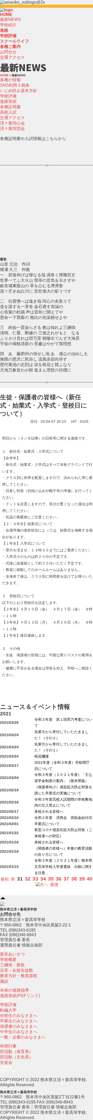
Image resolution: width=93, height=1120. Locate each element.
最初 (5, 879)
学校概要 (8, 959)
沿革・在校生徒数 (16, 970)
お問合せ (8, 52)
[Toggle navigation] (14, 11)
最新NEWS (10, 19)
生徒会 (6, 1062)
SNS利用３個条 (14, 85)
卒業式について (47, 824)
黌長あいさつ (12, 954)
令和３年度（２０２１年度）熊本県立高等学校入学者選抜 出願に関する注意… (63, 867)
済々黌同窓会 (12, 128)
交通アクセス (12, 57)
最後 (54, 884)
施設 (4, 981)
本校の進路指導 (14, 990)
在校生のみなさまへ (18, 1015)
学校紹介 (8, 25)
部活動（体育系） (16, 1051)
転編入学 (8, 1010)
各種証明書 (10, 107)
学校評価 (8, 96)
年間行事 (8, 1046)
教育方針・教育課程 (18, 976)
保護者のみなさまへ (18, 1026)
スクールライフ (11, 1041)
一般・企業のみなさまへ (22, 1037)
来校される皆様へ (48, 812)
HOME (6, 14)
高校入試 (8, 112)
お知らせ (6, 1000)
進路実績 (8, 101)
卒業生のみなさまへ (18, 1021)
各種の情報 (10, 80)
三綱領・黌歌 (12, 965)
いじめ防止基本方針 (18, 90)
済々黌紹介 (8, 949)
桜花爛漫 (41, 756)
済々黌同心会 (12, 123)
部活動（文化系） (16, 1057)
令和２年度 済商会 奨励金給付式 (63, 818)
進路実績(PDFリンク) (20, 995)
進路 (3, 985)
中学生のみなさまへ (18, 1032)
